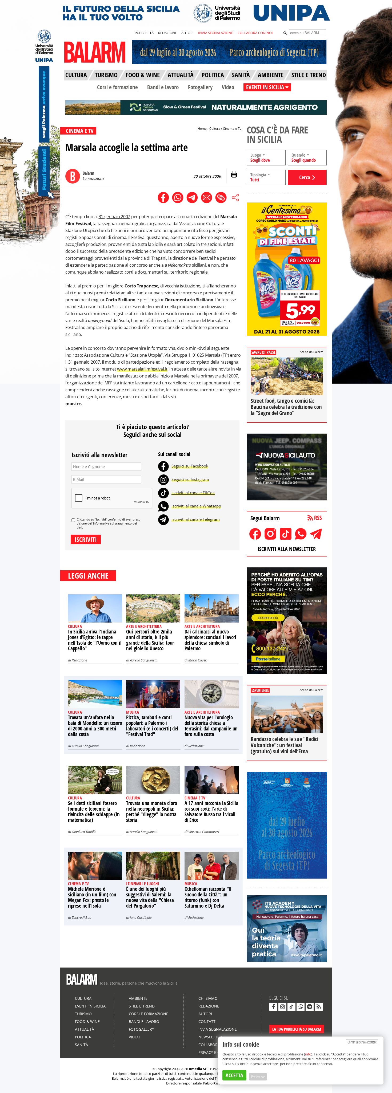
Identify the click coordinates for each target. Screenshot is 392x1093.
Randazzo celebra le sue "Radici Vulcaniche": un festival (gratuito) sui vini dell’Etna (284, 745)
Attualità (84, 1029)
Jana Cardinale (140, 917)
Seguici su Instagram (190, 479)
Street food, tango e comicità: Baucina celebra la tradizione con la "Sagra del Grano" (286, 407)
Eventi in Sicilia (90, 1006)
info (308, 1054)
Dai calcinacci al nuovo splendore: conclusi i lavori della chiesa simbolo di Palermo (210, 640)
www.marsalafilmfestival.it (142, 369)
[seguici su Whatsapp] (301, 1007)
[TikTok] (163, 492)
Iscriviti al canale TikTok (193, 492)
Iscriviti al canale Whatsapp (196, 506)
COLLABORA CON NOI (255, 32)
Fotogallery (200, 87)
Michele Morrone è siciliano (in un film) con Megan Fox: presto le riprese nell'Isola (92, 897)
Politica (83, 1036)
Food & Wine (87, 1021)
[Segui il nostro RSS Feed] (319, 1007)
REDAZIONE (167, 32)
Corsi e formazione (117, 87)
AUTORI (187, 32)
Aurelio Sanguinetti (143, 660)
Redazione (79, 660)
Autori (205, 1013)
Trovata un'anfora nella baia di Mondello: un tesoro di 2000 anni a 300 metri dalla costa (95, 726)
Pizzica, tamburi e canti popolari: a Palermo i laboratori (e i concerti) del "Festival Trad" (152, 726)
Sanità (81, 1044)
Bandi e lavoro (163, 87)
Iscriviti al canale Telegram (195, 519)
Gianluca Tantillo (84, 831)
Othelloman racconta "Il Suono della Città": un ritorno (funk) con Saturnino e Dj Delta (208, 897)
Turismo (83, 1013)
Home (202, 128)
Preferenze (258, 1076)
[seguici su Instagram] (282, 1007)
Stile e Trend (142, 1006)
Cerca (304, 177)
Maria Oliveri (197, 660)
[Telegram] (163, 519)
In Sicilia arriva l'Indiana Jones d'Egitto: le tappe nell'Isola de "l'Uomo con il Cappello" (94, 640)
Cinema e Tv (232, 128)
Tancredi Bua (81, 917)
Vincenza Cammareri (203, 831)
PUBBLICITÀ (144, 32)
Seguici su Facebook (189, 466)
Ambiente (138, 998)
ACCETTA (234, 1075)
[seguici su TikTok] (291, 1007)
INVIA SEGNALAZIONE (215, 32)
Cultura (214, 128)
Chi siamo (208, 998)
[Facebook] (163, 466)
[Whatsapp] (163, 506)
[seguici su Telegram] (310, 1007)
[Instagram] (163, 479)
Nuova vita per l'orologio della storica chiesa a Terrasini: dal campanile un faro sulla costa (211, 726)
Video (228, 87)
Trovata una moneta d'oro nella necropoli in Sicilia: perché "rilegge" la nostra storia (151, 811)
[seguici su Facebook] (273, 1007)
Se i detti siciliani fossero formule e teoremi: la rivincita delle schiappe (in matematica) (93, 811)
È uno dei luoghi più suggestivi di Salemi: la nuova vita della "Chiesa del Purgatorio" (150, 897)
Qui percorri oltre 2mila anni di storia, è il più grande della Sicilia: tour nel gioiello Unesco (150, 640)
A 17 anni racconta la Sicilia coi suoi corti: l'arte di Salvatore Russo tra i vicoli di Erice (211, 811)
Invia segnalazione (217, 1029)
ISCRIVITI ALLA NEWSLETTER (287, 548)
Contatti (207, 1021)
